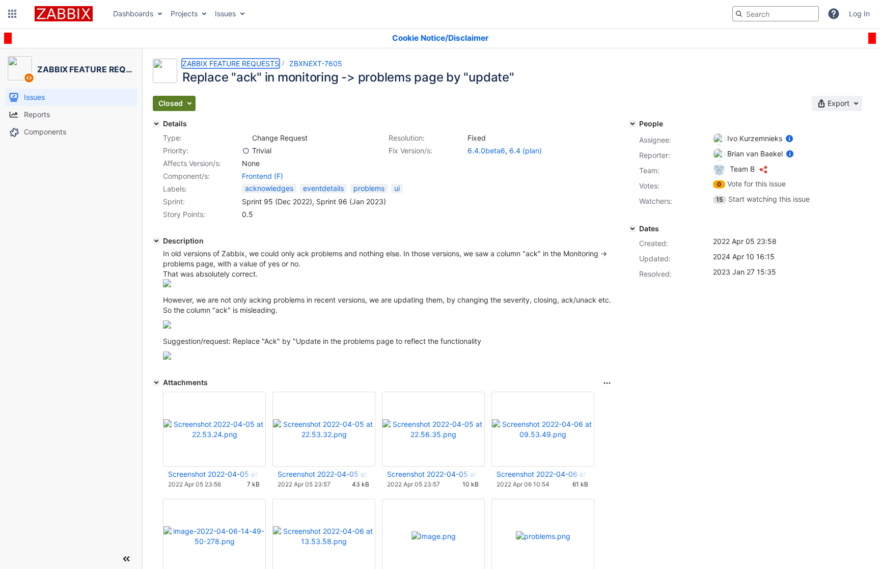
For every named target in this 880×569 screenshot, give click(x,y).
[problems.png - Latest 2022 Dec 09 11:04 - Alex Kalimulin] (543, 536)
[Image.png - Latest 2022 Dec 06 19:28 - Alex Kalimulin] (433, 536)
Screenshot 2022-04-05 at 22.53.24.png (214, 474)
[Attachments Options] (607, 383)
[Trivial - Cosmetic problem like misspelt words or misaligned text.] (246, 151)
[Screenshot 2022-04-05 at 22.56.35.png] (167, 357)
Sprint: (174, 201)
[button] (12, 14)
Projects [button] (184, 13)
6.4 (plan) (525, 150)
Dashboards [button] (133, 13)
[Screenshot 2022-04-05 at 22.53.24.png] (167, 284)
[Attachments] (156, 382)
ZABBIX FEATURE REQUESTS (230, 63)
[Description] (156, 241)
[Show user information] (789, 138)
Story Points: (184, 214)
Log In (859, 13)
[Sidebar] (126, 558)
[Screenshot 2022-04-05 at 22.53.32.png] (167, 325)
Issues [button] (225, 13)
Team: (649, 170)
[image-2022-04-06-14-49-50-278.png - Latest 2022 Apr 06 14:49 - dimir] (214, 536)
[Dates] (632, 228)
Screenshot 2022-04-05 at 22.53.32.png (323, 474)
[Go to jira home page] (64, 14)
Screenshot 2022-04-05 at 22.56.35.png (433, 474)
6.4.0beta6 (486, 150)
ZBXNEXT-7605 (315, 63)
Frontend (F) (262, 176)
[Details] (156, 123)
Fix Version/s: (410, 150)
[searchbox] (775, 14)
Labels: (175, 188)
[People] (632, 123)
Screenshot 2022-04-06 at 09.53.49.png (542, 474)
